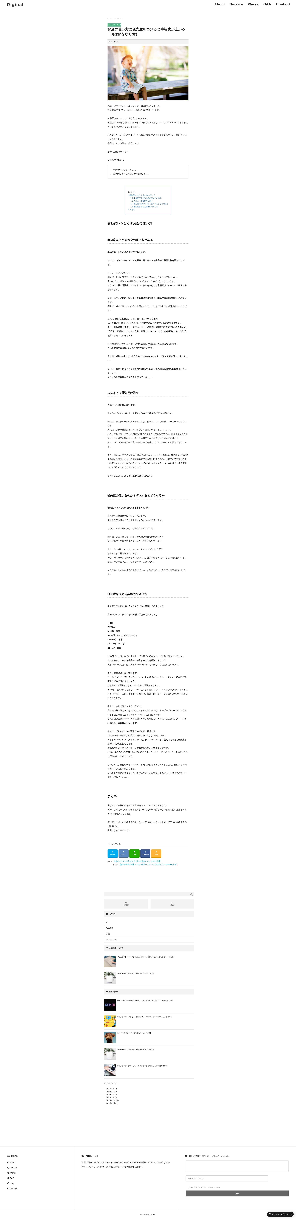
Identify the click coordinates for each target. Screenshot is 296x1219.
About (219, 4)
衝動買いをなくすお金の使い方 (142, 195)
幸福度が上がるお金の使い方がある (147, 198)
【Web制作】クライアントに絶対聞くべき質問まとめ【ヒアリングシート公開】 (146, 957)
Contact (283, 4)
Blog (12, 1183)
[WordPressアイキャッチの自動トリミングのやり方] (110, 1054)
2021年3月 (110, 1092)
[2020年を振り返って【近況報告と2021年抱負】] (110, 1037)
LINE (134, 854)
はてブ (123, 854)
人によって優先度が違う (143, 201)
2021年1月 (110, 1094)
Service (236, 4)
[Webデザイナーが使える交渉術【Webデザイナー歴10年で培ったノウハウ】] (110, 1021)
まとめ (132, 210)
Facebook (145, 854)
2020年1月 (110, 1097)
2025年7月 (110, 1089)
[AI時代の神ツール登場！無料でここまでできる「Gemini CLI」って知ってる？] (110, 1005)
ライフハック (111, 940)
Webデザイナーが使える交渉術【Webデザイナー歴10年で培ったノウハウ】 (144, 1017)
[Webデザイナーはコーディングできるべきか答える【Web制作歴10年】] (110, 1070)
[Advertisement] (149, 1124)
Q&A (267, 4)
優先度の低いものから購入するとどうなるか (151, 204)
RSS (156, 854)
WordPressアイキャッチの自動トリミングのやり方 (135, 973)
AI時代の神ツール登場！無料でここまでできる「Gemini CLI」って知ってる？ (145, 1000)
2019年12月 (110, 1100)
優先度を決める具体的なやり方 (146, 207)
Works (253, 4)
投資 (108, 934)
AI (107, 922)
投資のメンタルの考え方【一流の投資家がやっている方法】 (137, 861)
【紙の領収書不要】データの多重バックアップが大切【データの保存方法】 (148, 864)
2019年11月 (110, 1103)
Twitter (112, 854)
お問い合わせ (128, 1166)
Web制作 (109, 928)
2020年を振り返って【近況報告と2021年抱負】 (134, 1033)
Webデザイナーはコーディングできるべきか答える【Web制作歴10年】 (143, 1066)
